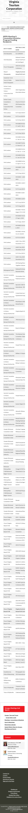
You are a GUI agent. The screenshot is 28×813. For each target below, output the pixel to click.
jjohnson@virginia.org (13, 746)
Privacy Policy (7, 777)
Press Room (14, 793)
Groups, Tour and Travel (11, 715)
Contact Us (6, 773)
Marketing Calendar (10, 724)
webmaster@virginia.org (17, 809)
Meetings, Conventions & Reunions (14, 720)
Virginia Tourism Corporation (14, 5)
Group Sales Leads (11, 717)
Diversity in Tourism (8, 779)
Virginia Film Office (14, 795)
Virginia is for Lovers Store (14, 797)
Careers (5, 775)
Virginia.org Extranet (14, 791)
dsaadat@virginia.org (13, 757)
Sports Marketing (9, 722)
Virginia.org (14, 789)
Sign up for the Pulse (8, 781)
